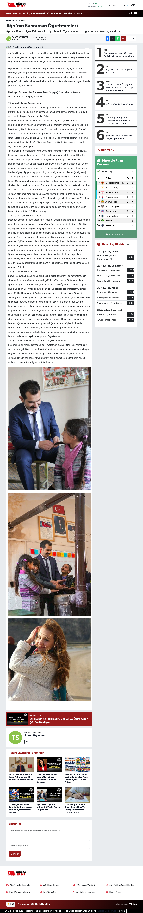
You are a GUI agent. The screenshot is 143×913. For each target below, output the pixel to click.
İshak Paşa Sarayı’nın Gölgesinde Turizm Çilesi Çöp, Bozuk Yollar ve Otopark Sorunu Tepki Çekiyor (119, 120)
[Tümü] (133, 150)
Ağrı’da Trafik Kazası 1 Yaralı (120, 104)
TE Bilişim (133, 904)
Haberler (10, 21)
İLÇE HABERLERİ (36, 13)
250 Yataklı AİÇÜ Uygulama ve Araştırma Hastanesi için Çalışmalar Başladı (120, 88)
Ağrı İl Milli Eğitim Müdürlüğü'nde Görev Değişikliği (48, 807)
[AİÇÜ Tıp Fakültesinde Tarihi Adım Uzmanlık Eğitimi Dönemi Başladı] (21, 765)
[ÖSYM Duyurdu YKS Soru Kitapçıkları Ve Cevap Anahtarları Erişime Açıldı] (77, 795)
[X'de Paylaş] (112, 38)
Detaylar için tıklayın (115, 234)
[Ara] (131, 14)
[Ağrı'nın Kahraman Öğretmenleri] (49, 47)
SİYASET (79, 13)
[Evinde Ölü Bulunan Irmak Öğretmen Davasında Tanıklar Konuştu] (49, 765)
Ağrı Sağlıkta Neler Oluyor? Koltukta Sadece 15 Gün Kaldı (119, 54)
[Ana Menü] (135, 14)
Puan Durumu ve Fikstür (19, 892)
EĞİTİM (68, 13)
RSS (12, 904)
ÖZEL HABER (54, 13)
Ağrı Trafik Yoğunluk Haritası (121, 885)
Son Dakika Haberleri (85, 892)
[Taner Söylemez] (15, 737)
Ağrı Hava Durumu (51, 885)
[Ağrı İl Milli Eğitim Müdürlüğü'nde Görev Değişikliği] (49, 795)
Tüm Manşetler (49, 892)
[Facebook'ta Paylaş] (107, 38)
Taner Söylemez (34, 735)
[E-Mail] (26, 742)
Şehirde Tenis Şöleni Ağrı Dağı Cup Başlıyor (119, 137)
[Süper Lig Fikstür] (133, 244)
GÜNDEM (11, 13)
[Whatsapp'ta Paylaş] (117, 38)
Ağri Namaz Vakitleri (86, 885)
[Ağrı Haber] (16, 5)
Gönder (15, 854)
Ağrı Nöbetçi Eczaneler (20, 885)
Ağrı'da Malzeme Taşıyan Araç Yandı (119, 71)
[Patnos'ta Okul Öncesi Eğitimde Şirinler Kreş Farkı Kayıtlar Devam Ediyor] (77, 765)
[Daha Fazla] (123, 38)
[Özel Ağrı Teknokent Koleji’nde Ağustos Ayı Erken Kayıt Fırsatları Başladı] (21, 795)
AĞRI (22, 13)
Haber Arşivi (115, 892)
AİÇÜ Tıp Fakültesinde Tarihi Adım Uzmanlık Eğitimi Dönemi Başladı (21, 777)
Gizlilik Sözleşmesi (107, 911)
